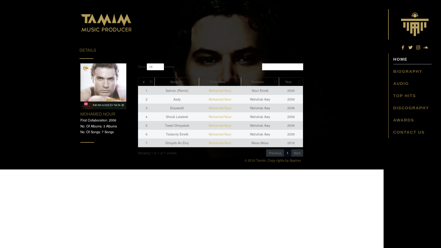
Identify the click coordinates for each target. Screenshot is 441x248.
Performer (217, 81)
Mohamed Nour (220, 90)
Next (297, 153)
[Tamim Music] (414, 24)
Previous (275, 153)
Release (257, 81)
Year (288, 81)
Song (174, 81)
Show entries (156, 66)
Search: (255, 67)
